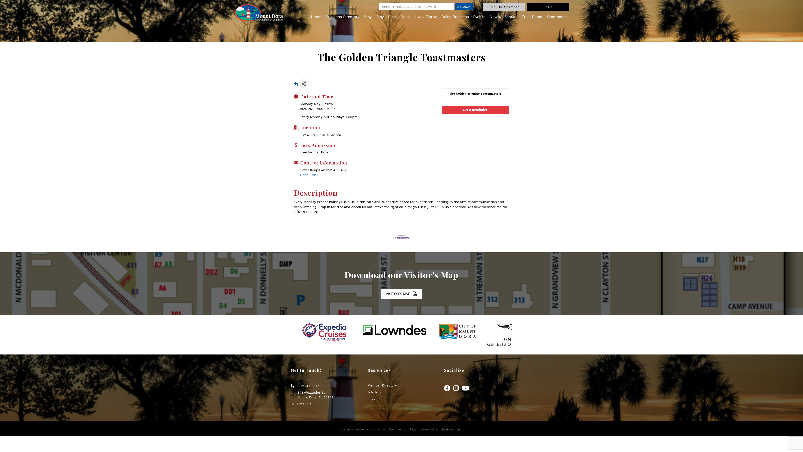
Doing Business (455, 16)
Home (316, 16)
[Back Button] (296, 84)
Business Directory (342, 16)
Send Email (309, 175)
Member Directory (382, 385)
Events (479, 16)
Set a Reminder (475, 110)
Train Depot (532, 16)
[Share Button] (303, 83)
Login (371, 399)
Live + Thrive (425, 16)
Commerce (557, 16)
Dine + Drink (399, 16)
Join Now (374, 392)
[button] (504, 7)
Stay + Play (374, 16)
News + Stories (503, 16)
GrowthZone (454, 429)
